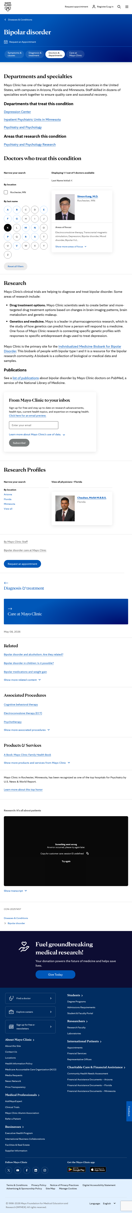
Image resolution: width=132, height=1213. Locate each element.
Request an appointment (22, 563)
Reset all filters (16, 266)
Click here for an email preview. (27, 415)
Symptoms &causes (15, 54)
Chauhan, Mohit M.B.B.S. (91, 497)
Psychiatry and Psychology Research (30, 144)
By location (10, 184)
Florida (7, 499)
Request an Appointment (22, 41)
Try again (66, 861)
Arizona (8, 494)
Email (13, 431)
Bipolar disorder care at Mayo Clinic (25, 550)
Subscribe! (19, 442)
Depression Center (17, 112)
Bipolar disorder (27, 32)
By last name (11, 201)
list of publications (26, 378)
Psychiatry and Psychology (23, 127)
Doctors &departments (55, 54)
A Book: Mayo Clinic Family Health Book (27, 754)
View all (8, 508)
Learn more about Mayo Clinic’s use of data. (35, 434)
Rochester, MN (18, 192)
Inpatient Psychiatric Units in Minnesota (32, 119)
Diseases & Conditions (20, 19)
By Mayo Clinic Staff (16, 541)
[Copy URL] (87, 853)
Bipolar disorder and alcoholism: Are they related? (33, 654)
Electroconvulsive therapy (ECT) (23, 713)
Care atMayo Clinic (75, 54)
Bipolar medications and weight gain (25, 671)
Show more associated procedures (25, 729)
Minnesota (9, 503)
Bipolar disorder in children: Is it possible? (29, 663)
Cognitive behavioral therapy (21, 704)
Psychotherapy (13, 721)
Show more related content (20, 679)
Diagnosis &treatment (35, 54)
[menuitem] (14, 54)
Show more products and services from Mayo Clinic (35, 762)
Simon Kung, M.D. (87, 196)
